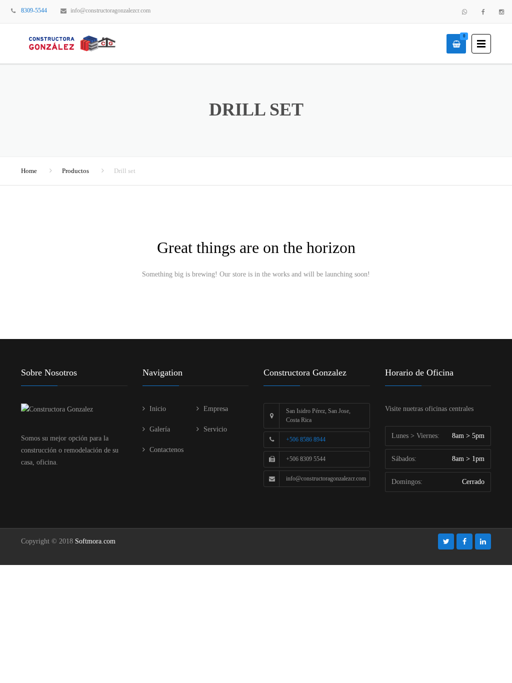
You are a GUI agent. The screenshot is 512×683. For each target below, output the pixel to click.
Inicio (158, 408)
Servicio (215, 429)
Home (29, 170)
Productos (75, 170)
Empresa (216, 408)
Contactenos (167, 450)
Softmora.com (95, 541)
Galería (160, 429)
